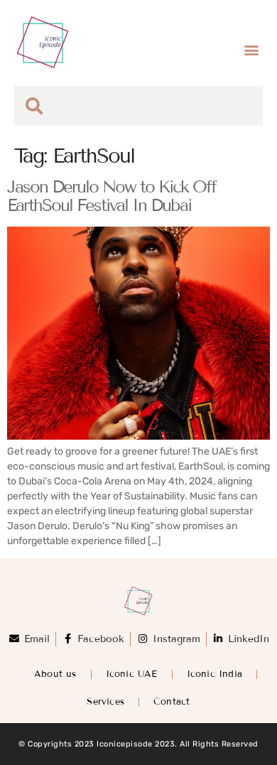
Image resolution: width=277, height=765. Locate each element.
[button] (251, 50)
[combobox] (138, 106)
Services (105, 701)
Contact (171, 701)
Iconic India (214, 674)
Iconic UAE (132, 674)
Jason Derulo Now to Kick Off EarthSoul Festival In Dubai (111, 196)
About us (55, 674)
